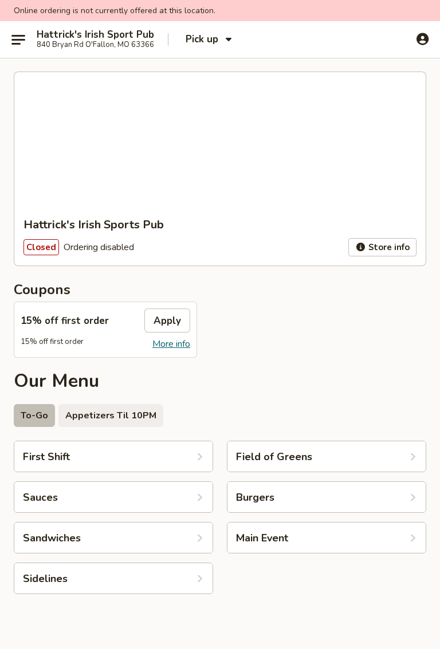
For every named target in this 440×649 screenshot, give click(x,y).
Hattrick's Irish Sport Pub (95, 35)
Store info (388, 247)
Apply (167, 320)
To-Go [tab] (34, 415)
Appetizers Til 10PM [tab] (110, 415)
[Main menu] (18, 39)
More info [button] (171, 344)
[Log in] (422, 39)
